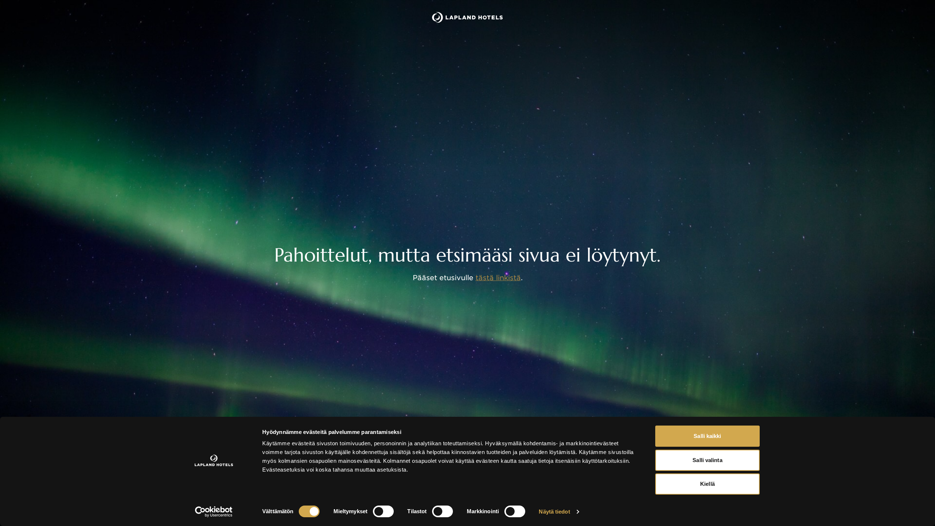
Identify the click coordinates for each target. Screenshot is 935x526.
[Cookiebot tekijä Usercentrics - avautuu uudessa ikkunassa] (214, 511)
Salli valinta (707, 460)
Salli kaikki (707, 436)
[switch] (383, 511)
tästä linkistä (498, 278)
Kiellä (707, 484)
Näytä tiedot (554, 511)
